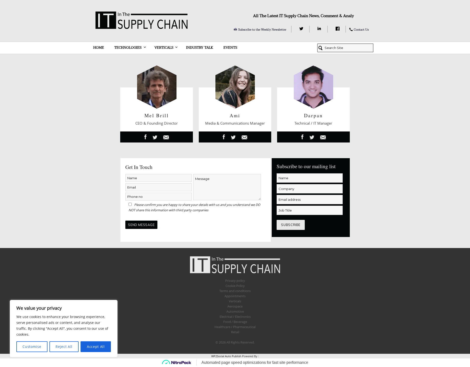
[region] (64, 328)
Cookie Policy (235, 286)
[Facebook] (338, 29)
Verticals (163, 47)
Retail (235, 332)
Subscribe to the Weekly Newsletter (262, 29)
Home (98, 47)
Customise (32, 346)
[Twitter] (302, 29)
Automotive (235, 311)
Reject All (64, 346)
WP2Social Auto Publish (226, 356)
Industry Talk (199, 47)
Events (230, 47)
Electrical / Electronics (235, 316)
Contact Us (361, 29)
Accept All (96, 346)
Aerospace (235, 306)
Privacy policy (235, 280)
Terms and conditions (235, 291)
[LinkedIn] (320, 29)
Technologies (127, 47)
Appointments (235, 296)
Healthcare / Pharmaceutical (235, 327)
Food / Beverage (235, 322)
